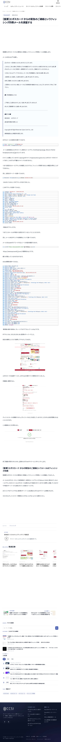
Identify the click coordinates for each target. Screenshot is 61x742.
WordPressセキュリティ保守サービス (34, 719)
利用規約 (45, 736)
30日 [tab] (8, 659)
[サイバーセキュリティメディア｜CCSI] (6, 2)
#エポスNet (6, 693)
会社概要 (33, 736)
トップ (6, 6)
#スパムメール (22, 693)
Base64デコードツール (50, 709)
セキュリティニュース (17, 6)
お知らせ (28, 736)
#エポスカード (14, 693)
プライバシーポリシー (31, 739)
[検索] (56, 628)
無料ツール (39, 736)
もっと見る (5, 653)
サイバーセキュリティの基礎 (34, 6)
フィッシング (13, 525)
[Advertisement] (30, 38)
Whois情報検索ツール (50, 717)
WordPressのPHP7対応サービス (34, 724)
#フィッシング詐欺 (31, 693)
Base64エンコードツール (50, 713)
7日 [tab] (4, 659)
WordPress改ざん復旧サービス (34, 710)
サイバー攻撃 (49, 6)
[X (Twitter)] (8, 721)
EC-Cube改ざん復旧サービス (34, 715)
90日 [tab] (12, 659)
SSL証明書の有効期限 (50, 720)
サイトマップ (40, 739)
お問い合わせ (48, 739)
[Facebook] (4, 721)
